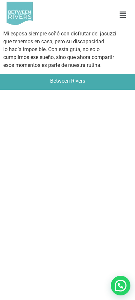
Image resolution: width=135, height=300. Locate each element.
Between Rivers (67, 81)
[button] (122, 15)
